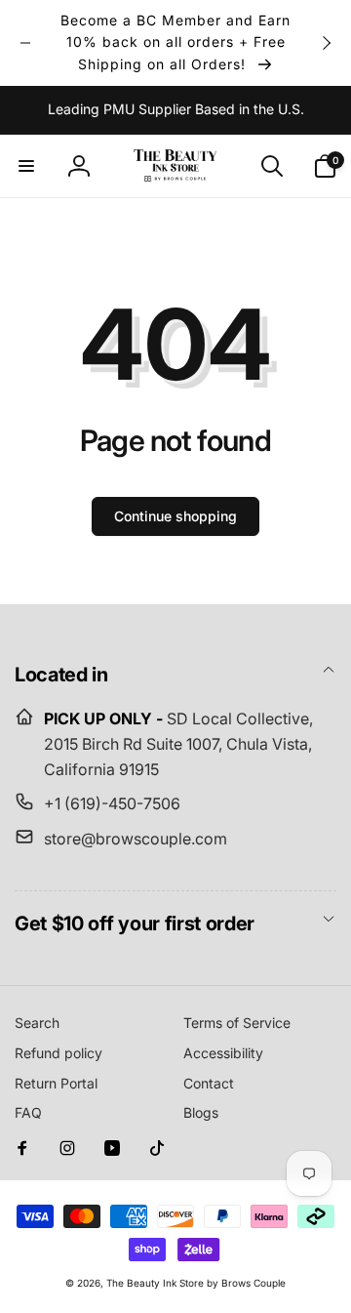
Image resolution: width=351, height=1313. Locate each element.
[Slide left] (25, 42)
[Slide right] (325, 42)
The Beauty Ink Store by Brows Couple (196, 1283)
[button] (26, 165)
